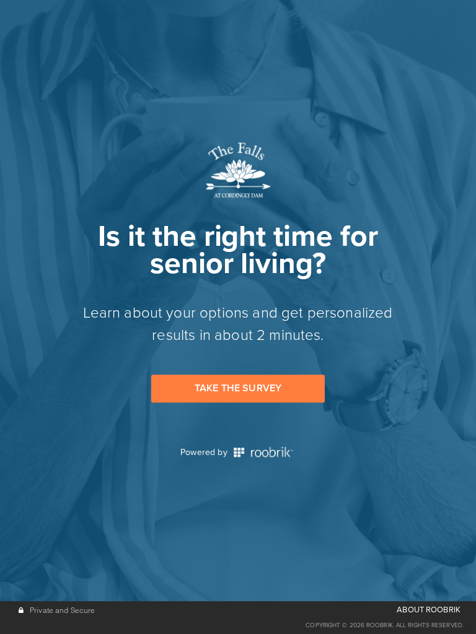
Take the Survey (238, 388)
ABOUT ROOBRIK (429, 610)
